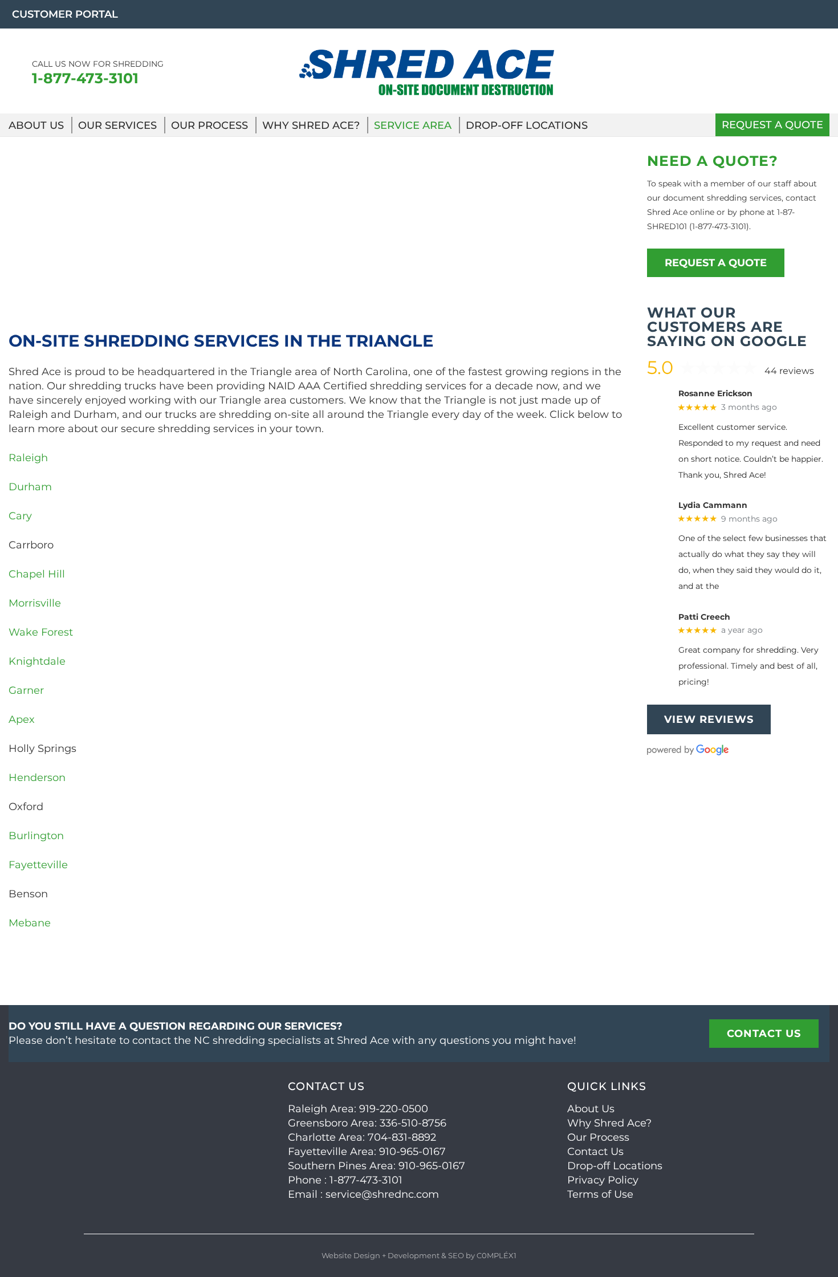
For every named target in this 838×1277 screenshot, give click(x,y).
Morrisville (36, 603)
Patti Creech (704, 617)
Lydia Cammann (712, 505)
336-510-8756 (413, 1123)
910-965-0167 (412, 1151)
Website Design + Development (381, 1255)
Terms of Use (600, 1194)
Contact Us (595, 1151)
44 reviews (789, 370)
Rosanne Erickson (715, 393)
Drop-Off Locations (527, 125)
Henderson (37, 777)
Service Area (412, 125)
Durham (30, 487)
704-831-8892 (402, 1137)
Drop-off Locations (614, 1166)
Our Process (209, 125)
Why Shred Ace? (311, 125)
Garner (26, 690)
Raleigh (28, 458)
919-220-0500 (393, 1109)
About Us (36, 125)
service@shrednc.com (382, 1194)
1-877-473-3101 (85, 78)
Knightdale (37, 661)
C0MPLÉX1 (496, 1255)
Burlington (36, 835)
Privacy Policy (602, 1180)
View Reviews (709, 719)
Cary (20, 516)
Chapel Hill (37, 574)
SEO (456, 1255)
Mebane (30, 923)
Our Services (117, 125)
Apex (22, 719)
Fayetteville (38, 865)
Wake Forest (41, 632)
